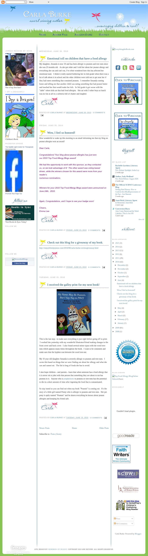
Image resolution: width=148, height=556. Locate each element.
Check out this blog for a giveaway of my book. (75, 242)
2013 (117, 250)
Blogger (138, 534)
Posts (118, 519)
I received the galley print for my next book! (73, 284)
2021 (117, 243)
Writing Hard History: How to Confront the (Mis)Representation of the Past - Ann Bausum (127, 192)
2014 (117, 247)
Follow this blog (19, 263)
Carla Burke (56, 112)
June (120, 280)
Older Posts (104, 428)
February (121, 319)
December (122, 265)
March (120, 315)
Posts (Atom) (56, 434)
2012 (117, 254)
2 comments (94, 230)
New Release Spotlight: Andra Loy (127, 170)
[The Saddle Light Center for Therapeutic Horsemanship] (14, 191)
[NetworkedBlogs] (20, 259)
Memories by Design (57, 549)
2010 (117, 262)
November (122, 269)
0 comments (99, 112)
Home (74, 428)
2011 (117, 258)
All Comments (121, 524)
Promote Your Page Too (13, 193)
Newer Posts (44, 428)
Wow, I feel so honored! (61, 132)
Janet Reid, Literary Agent (126, 200)
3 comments (96, 418)
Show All (141, 219)
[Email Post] (41, 115)
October (121, 273)
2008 (117, 331)
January (121, 323)
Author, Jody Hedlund (124, 176)
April (120, 312)
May (120, 308)
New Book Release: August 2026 (126, 179)
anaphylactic (69, 378)
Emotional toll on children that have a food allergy (77, 58)
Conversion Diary (122, 209)
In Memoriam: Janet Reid (124, 203)
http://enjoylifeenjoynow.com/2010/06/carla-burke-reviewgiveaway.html (68, 248)
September (122, 276)
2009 (117, 328)
